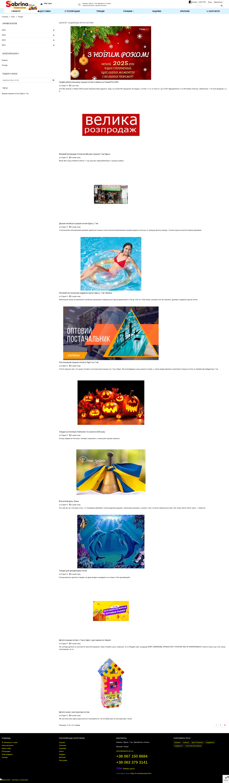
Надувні (156, 11)
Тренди (100, 11)
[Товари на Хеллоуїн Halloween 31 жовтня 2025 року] (111, 403)
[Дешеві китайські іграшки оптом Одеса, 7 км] (111, 194)
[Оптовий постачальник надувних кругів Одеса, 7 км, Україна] (111, 264)
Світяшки (62, 745)
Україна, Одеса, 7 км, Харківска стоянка (96, 3)
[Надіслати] (222, 6)
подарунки (210, 742)
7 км (27, 93)
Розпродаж (73, 11)
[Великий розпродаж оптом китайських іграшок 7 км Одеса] (111, 125)
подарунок (178, 746)
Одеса (22, 93)
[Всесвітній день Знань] (111, 472)
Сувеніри (62, 748)
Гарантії (15, 11)
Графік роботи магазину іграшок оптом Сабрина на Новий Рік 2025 (88, 82)
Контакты (121, 738)
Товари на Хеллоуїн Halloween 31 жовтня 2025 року (82, 432)
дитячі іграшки (197, 742)
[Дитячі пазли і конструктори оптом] (111, 683)
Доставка (45, 11)
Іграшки (127, 11)
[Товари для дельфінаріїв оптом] (111, 541)
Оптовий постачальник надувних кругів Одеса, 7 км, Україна (85, 293)
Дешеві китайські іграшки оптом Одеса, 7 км (78, 223)
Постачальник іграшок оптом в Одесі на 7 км (78, 362)
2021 (4, 45)
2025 (4, 30)
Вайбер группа (125, 769)
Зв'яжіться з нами (11, 742)
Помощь (6, 738)
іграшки (5, 93)
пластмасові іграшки (193, 746)
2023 (4, 40)
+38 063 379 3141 (132, 762)
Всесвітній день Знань (69, 501)
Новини (5, 60)
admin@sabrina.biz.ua (124, 751)
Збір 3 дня (48, 3)
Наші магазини (7, 745)
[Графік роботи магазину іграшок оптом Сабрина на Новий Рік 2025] (111, 53)
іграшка (186, 742)
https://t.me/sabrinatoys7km (140, 773)
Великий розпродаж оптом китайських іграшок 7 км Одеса (84, 154)
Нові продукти (7, 754)
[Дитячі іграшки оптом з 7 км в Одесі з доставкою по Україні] (111, 611)
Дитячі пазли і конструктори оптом (74, 712)
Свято (61, 751)
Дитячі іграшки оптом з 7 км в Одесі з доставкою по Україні (85, 640)
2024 (4, 35)
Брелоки (185, 11)
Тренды (5, 757)
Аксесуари (63, 760)
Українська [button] (218, 2)
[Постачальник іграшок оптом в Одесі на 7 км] (111, 333)
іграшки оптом (13, 93)
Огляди (5, 65)
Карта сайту (6, 748)
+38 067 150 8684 (132, 756)
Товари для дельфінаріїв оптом (73, 571)
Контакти (214, 11)
